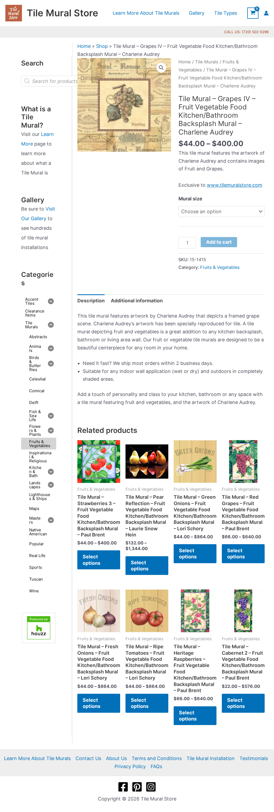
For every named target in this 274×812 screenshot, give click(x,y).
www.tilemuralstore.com (234, 185)
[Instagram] (151, 786)
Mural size (190, 198)
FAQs (156, 766)
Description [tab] (91, 300)
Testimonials (253, 758)
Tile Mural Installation (211, 758)
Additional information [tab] (137, 300)
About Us (116, 758)
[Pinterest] (137, 786)
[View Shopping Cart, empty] (252, 13)
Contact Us (88, 758)
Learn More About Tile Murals (37, 758)
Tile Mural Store (62, 12)
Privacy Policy (130, 766)
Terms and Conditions (157, 758)
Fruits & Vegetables (219, 267)
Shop (102, 46)
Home (84, 46)
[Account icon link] (266, 13)
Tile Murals (206, 61)
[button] (161, 68)
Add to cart (219, 242)
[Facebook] (123, 786)
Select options (91, 560)
